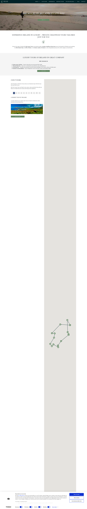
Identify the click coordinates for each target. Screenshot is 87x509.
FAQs (78, 1)
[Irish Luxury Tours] (4, 1)
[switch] (31, 507)
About (37, 1)
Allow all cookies (77, 494)
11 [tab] (39, 93)
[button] (40, 2)
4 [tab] (21, 93)
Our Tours (44, 1)
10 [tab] (36, 93)
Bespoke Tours (60, 1)
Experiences (52, 1)
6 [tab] (26, 93)
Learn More (43, 71)
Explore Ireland (70, 1)
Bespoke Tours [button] (43, 20)
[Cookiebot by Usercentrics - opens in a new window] (8, 507)
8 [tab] (31, 93)
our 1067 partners (21, 495)
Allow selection (76, 497)
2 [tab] (16, 93)
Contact (83, 1)
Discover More (17, 116)
